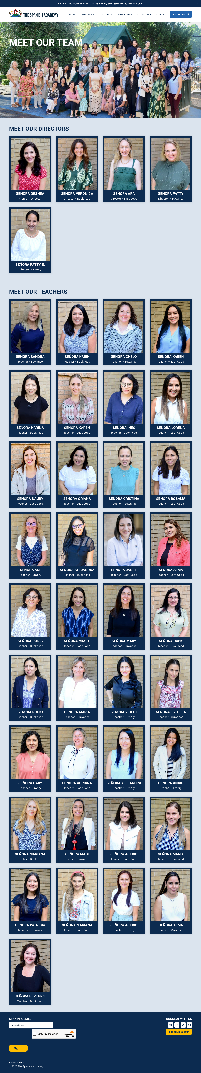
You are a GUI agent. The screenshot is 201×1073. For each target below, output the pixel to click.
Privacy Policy (17, 1062)
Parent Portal (181, 14)
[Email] (189, 1025)
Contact (161, 14)
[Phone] (183, 1025)
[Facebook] (170, 1025)
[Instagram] (176, 1025)
